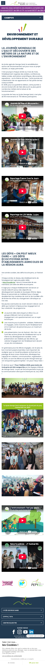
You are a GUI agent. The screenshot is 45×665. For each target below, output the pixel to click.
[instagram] (19, 632)
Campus (11, 13)
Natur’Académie (9, 282)
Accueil (4, 13)
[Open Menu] (3, 3)
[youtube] (25, 632)
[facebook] (13, 632)
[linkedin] (31, 632)
